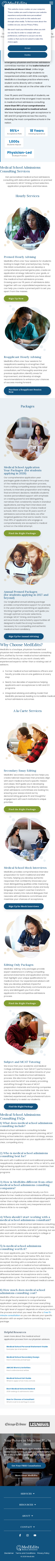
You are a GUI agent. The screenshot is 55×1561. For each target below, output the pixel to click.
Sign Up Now (16, 298)
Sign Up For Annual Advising (24, 636)
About (26, 1515)
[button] (51, 3)
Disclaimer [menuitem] (9, 1553)
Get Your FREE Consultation (26, 1465)
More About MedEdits (26, 1475)
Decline (28, 55)
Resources (26, 1504)
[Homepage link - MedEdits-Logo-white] (27, 1549)
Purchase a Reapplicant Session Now (25, 390)
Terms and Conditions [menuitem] (25, 1553)
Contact (26, 1527)
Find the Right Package (22, 533)
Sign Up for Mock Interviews (24, 906)
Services (26, 1493)
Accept (27, 48)
